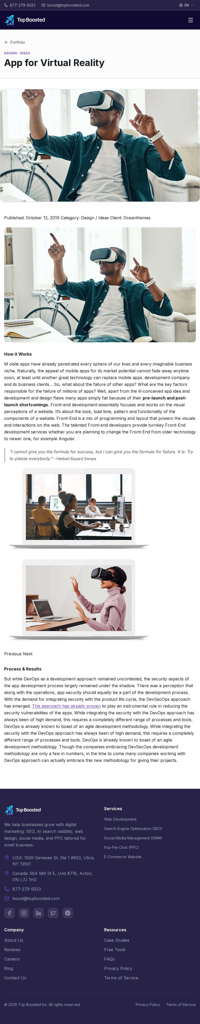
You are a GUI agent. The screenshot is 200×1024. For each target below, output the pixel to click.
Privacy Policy (118, 968)
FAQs (109, 959)
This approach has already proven (66, 706)
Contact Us (15, 977)
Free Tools (115, 949)
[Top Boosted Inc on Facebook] (9, 913)
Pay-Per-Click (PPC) (121, 847)
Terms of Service (121, 977)
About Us (13, 940)
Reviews (12, 949)
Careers (12, 959)
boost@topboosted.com (36, 898)
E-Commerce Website (123, 857)
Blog (8, 968)
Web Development (120, 819)
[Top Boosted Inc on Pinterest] (68, 913)
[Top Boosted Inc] (24, 20)
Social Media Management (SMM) (133, 838)
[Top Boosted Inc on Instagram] (24, 913)
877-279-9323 (26, 889)
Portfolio (17, 42)
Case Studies (116, 940)
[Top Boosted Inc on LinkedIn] (38, 913)
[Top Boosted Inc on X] (53, 913)
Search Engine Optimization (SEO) (133, 828)
